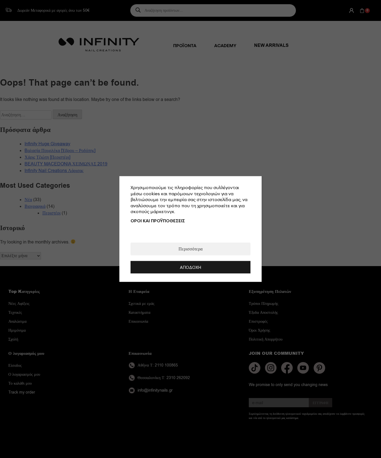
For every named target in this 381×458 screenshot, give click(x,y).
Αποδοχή (190, 266)
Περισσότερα (190, 249)
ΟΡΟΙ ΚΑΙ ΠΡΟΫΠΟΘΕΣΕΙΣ (158, 220)
